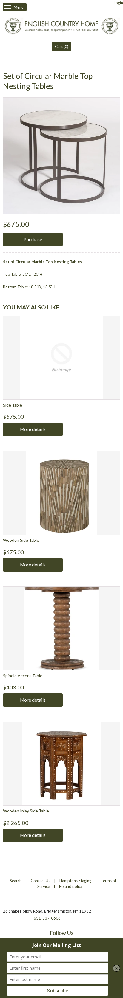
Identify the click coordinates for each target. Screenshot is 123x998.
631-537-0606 (47, 918)
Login (118, 2)
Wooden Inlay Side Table (26, 810)
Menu (19, 7)
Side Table (12, 404)
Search (15, 880)
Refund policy (71, 886)
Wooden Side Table (21, 540)
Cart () (61, 46)
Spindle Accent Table (22, 675)
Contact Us (40, 880)
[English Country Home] (61, 26)
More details (33, 429)
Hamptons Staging (75, 880)
